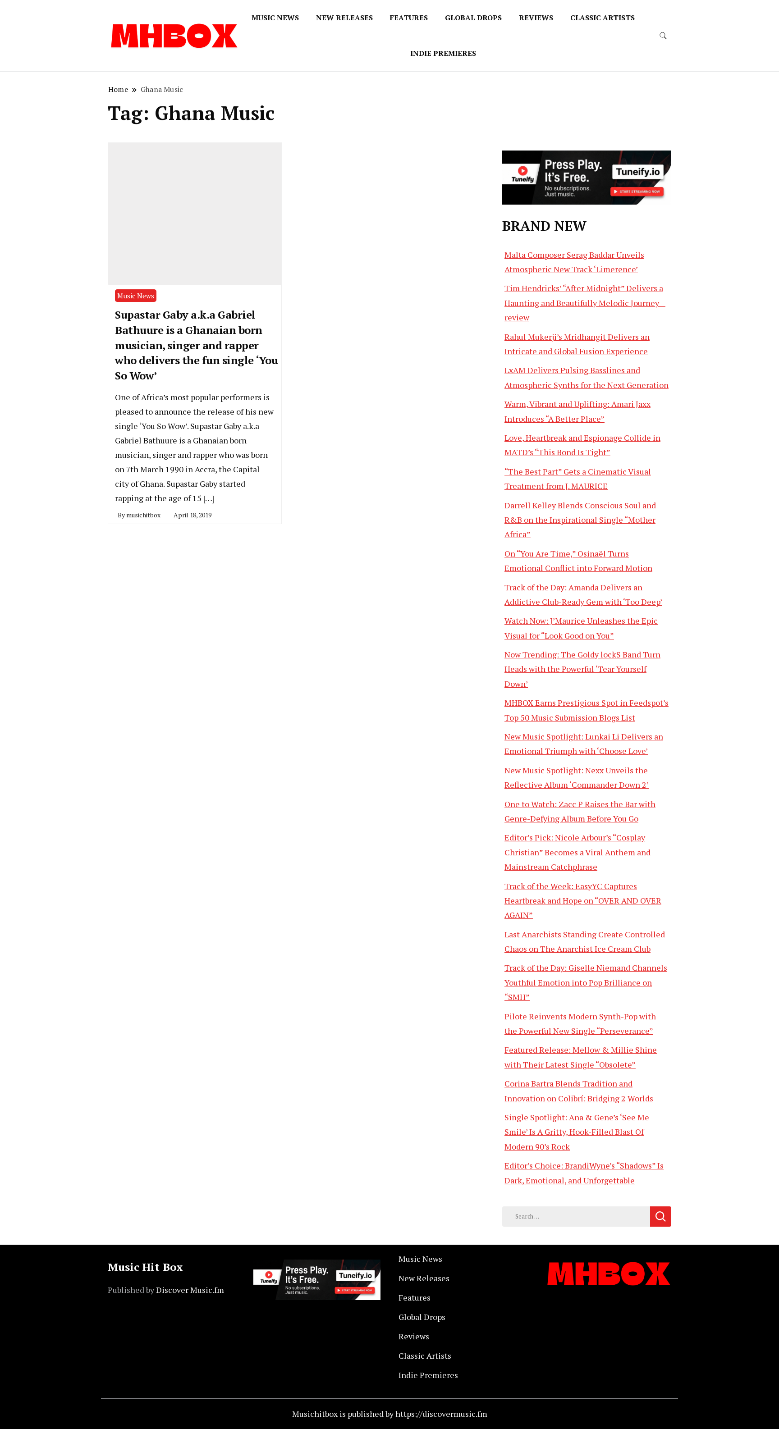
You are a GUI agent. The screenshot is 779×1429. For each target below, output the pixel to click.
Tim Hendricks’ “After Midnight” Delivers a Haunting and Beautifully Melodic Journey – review (584, 303)
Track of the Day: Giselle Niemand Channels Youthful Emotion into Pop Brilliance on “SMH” (585, 982)
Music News (275, 18)
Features (409, 18)
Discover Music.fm (190, 1289)
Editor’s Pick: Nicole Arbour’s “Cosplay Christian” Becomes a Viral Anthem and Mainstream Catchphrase (577, 852)
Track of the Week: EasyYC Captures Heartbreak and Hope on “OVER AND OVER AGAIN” (582, 901)
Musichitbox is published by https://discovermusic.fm (389, 1413)
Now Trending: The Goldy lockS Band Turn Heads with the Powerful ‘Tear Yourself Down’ (582, 669)
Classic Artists (602, 18)
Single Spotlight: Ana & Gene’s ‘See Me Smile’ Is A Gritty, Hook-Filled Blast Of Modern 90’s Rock (576, 1132)
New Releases (344, 18)
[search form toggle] (663, 35)
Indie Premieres (443, 53)
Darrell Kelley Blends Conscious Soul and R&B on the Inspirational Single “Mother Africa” (580, 520)
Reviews (536, 18)
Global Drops (473, 18)
